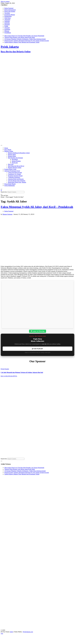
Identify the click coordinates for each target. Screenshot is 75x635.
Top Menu (4, 5)
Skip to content (5, 1)
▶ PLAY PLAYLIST (37, 349)
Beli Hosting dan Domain (15, 158)
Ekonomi (7, 24)
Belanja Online (8, 151)
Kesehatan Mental (9, 14)
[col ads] (37, 430)
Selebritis (7, 21)
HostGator (15, 162)
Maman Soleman (7, 214)
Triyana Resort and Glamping (16, 180)
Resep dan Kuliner (9, 11)
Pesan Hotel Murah (10, 184)
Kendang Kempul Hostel (15, 175)
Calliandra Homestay (14, 177)
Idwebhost (15, 159)
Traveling (7, 13)
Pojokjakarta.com (28, 632)
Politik (6, 26)
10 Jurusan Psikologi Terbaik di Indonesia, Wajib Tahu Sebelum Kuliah (25, 39)
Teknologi (7, 19)
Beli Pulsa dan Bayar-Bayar (16, 166)
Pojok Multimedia (9, 185)
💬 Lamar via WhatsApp (38, 331)
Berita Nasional (8, 8)
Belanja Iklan (12, 154)
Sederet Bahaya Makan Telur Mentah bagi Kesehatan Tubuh (21, 42)
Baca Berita (7, 149)
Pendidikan (7, 32)
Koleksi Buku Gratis (10, 169)
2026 (11, 632)
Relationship (8, 16)
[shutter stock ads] (37, 143)
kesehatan (7, 29)
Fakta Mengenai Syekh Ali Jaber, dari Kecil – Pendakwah (37, 206)
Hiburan (6, 31)
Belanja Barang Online (14, 167)
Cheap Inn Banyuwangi (15, 172)
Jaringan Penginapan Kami (12, 171)
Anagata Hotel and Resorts (16, 179)
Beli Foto (10, 164)
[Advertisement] (37, 69)
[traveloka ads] (37, 628)
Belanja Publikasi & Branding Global (19, 153)
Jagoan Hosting (16, 161)
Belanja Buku (12, 156)
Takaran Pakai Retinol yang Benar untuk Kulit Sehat (19, 37)
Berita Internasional (10, 10)
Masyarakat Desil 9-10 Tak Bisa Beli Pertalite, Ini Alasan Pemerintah (24, 35)
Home (6, 148)
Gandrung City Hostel (14, 174)
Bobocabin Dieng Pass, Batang (17, 182)
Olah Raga (7, 18)
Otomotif (7, 27)
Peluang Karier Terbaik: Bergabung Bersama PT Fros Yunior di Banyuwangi (26, 40)
